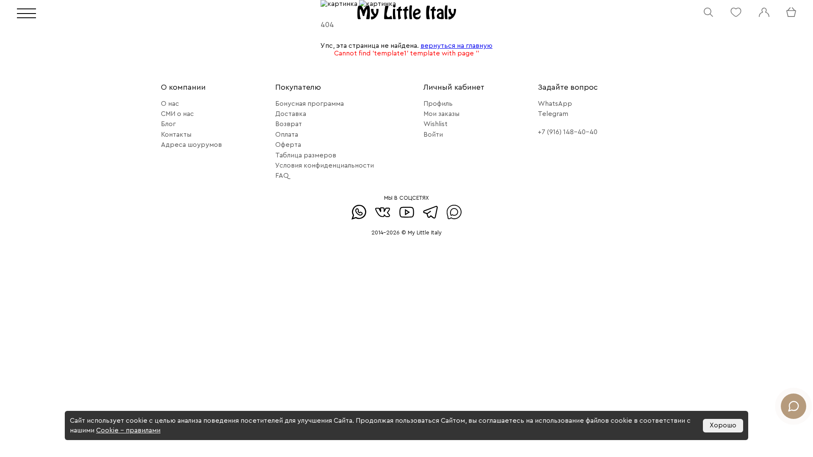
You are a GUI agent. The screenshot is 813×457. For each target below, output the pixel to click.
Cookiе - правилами (128, 430)
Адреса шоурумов (191, 144)
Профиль (438, 103)
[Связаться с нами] (793, 406)
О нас (170, 103)
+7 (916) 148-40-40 (567, 132)
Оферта (288, 144)
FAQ (282, 175)
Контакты (176, 134)
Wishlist (435, 124)
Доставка (290, 113)
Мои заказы (441, 113)
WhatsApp (555, 103)
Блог (168, 124)
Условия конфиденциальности (324, 165)
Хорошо (723, 425)
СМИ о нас (177, 113)
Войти (433, 134)
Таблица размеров (305, 155)
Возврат (288, 124)
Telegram (553, 113)
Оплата (286, 134)
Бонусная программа (309, 103)
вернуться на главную (456, 45)
